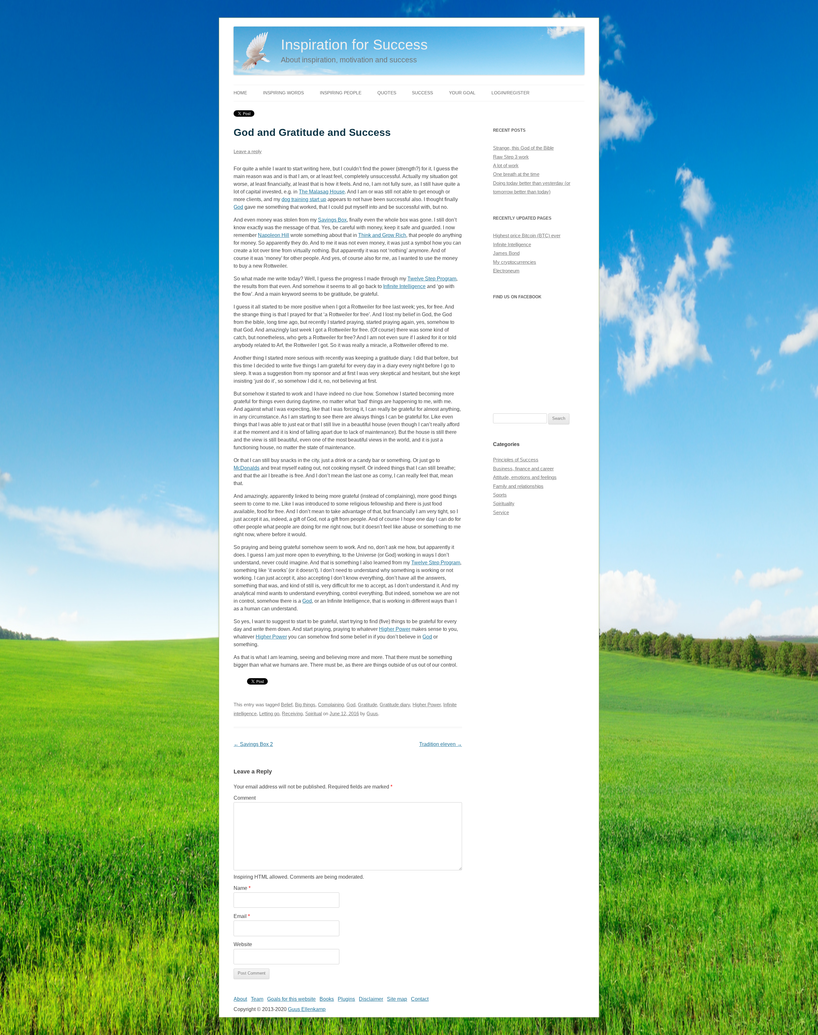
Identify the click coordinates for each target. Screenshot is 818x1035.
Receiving (292, 713)
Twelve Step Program (431, 278)
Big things (305, 704)
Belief (286, 704)
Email (242, 916)
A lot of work (506, 165)
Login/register (510, 92)
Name (242, 888)
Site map (397, 999)
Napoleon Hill (273, 235)
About (240, 999)
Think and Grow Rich (382, 235)
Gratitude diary (395, 704)
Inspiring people (340, 92)
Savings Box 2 (253, 744)
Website (243, 944)
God (238, 207)
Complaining (331, 704)
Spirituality (503, 503)
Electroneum (506, 270)
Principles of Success (515, 459)
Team (257, 999)
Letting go (269, 713)
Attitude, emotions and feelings (525, 477)
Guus (372, 713)
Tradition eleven (440, 744)
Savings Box (332, 220)
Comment (245, 798)
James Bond (506, 253)
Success (422, 92)
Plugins (346, 999)
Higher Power (394, 629)
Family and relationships (518, 486)
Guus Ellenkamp (307, 1009)
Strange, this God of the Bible (523, 148)
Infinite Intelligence (404, 286)
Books (327, 999)
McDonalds (246, 468)
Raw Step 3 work (511, 157)
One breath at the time (516, 174)
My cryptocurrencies (514, 262)
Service (501, 512)
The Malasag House (322, 191)
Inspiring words (283, 92)
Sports (500, 495)
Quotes (386, 92)
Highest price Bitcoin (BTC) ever (526, 235)
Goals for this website (291, 999)
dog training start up (304, 199)
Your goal (462, 92)
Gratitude (367, 704)
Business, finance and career (523, 468)
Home (240, 92)
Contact (419, 999)
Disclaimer (371, 999)
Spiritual (313, 713)
